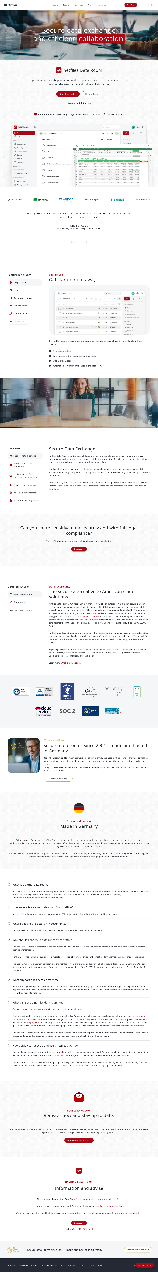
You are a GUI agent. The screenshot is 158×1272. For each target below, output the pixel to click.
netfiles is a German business (32, 843)
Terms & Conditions (49, 1265)
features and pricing (85, 1199)
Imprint (91, 1265)
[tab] (71, 242)
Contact (99, 1265)
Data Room (23, 1265)
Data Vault (34, 1265)
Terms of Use (65, 1265)
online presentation (132, 1213)
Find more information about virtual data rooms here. (38, 897)
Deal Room (12, 1265)
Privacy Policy (79, 1265)
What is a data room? (71, 663)
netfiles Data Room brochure (110, 1206)
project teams (37, 1022)
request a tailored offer (109, 1199)
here (64, 1052)
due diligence (76, 1009)
